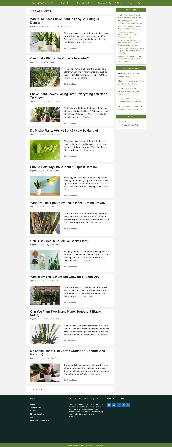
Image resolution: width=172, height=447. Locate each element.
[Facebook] (119, 405)
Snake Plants (72, 48)
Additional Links (36, 408)
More (130, 3)
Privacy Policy (89, 445)
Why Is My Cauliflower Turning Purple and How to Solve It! (129, 91)
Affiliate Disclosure (99, 445)
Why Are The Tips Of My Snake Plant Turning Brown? (67, 203)
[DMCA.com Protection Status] (86, 440)
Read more (88, 42)
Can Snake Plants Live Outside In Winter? (59, 58)
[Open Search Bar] (139, 3)
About (32, 404)
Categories (122, 122)
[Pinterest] (109, 405)
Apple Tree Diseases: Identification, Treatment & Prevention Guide (128, 34)
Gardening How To (104, 3)
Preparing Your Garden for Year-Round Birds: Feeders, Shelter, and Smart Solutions (130, 58)
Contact (33, 411)
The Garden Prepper (42, 2)
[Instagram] (124, 405)
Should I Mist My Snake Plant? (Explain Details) (63, 167)
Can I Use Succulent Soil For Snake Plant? (59, 241)
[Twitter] (114, 405)
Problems (118, 3)
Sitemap (33, 417)
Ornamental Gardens (84, 3)
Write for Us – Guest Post (39, 420)
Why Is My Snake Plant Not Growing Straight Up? (64, 276)
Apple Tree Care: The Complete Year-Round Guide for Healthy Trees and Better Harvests (130, 42)
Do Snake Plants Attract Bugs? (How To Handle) (64, 130)
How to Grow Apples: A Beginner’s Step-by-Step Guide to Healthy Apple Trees (131, 50)
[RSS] (128, 405)
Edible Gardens (65, 3)
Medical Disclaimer (37, 414)
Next (39, 389)
